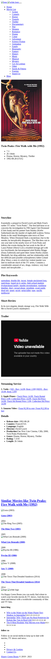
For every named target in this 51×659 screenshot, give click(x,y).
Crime (14, 36)
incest (23, 280)
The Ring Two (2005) (11, 529)
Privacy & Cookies (15, 649)
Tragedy (15, 19)
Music (14, 56)
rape (33, 290)
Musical (15, 59)
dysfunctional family (9, 285)
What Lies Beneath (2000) (13, 542)
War (14, 27)
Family (15, 46)
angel (12, 290)
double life (15, 280)
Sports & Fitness (19, 69)
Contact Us (11, 652)
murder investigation (28, 285)
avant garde (40, 288)
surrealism (5, 280)
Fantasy (15, 51)
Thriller (15, 22)
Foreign (15, 71)
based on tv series (18, 283)
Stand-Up (16, 73)
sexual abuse (19, 288)
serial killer (26, 290)
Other (14, 66)
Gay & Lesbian (18, 64)
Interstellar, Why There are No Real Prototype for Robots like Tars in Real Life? (28, 618)
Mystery (15, 61)
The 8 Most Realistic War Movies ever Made (26, 622)
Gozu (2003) (6, 515)
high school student (35, 283)
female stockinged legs (37, 280)
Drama (15, 34)
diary (11, 288)
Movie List (11, 9)
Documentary (18, 24)
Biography (16, 49)
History (15, 54)
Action (15, 12)
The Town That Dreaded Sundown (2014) (20, 582)
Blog (9, 76)
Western (15, 29)
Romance (16, 31)
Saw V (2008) (7, 568)
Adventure (16, 39)
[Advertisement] (25, 188)
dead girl (5, 290)
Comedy (15, 14)
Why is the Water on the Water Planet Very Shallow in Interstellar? (25, 613)
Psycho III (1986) (9, 555)
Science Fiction (18, 41)
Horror (15, 17)
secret (17, 290)
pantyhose (5, 283)
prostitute (30, 288)
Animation (16, 44)
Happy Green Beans (10, 656)
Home (9, 7)
